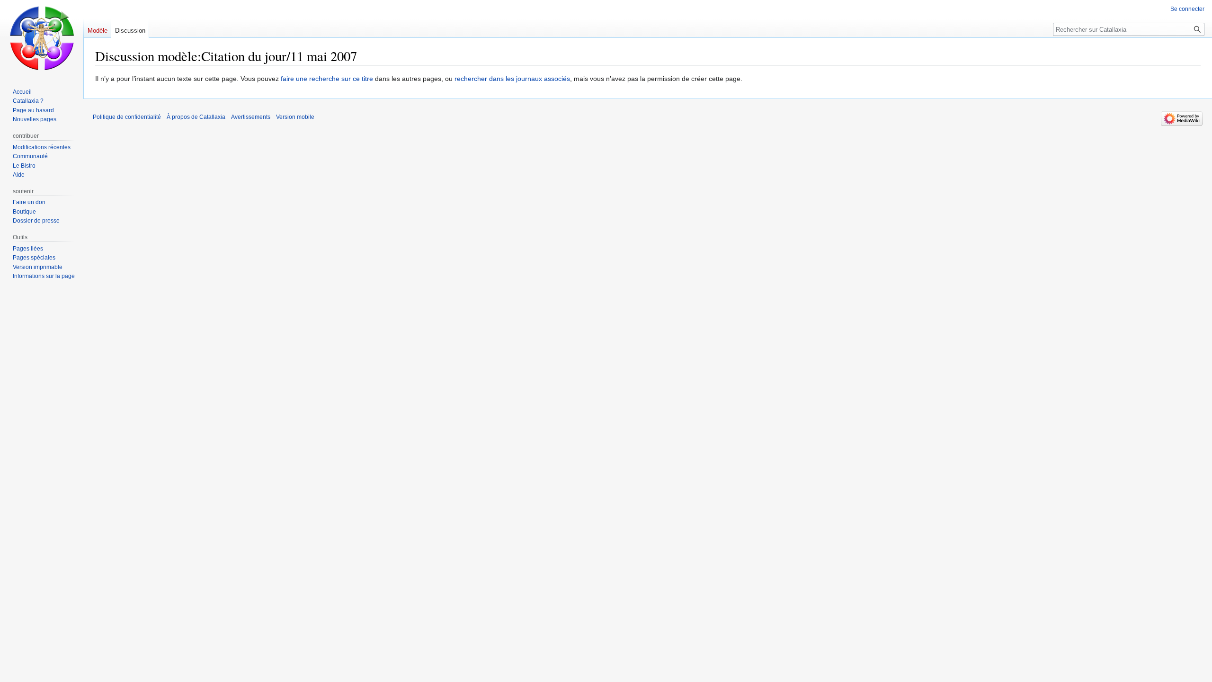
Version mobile (295, 117)
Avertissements (250, 117)
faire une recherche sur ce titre (327, 78)
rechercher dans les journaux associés (512, 78)
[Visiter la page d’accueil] (42, 38)
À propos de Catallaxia (196, 117)
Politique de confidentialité (127, 117)
